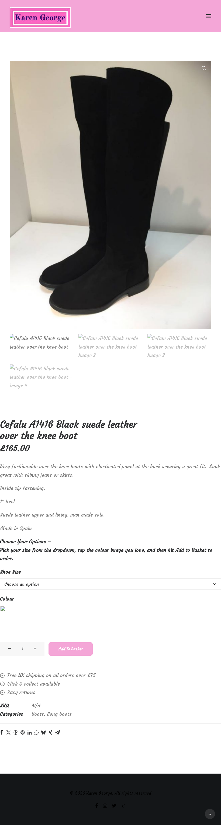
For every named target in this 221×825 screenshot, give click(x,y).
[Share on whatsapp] (36, 732)
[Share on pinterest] (22, 732)
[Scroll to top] (210, 812)
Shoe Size (10, 572)
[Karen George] (110, 16)
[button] (208, 16)
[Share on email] (57, 732)
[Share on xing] (50, 732)
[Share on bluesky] (43, 732)
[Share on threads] (15, 732)
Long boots (59, 714)
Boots (38, 714)
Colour (7, 599)
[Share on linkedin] (29, 732)
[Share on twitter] (8, 732)
